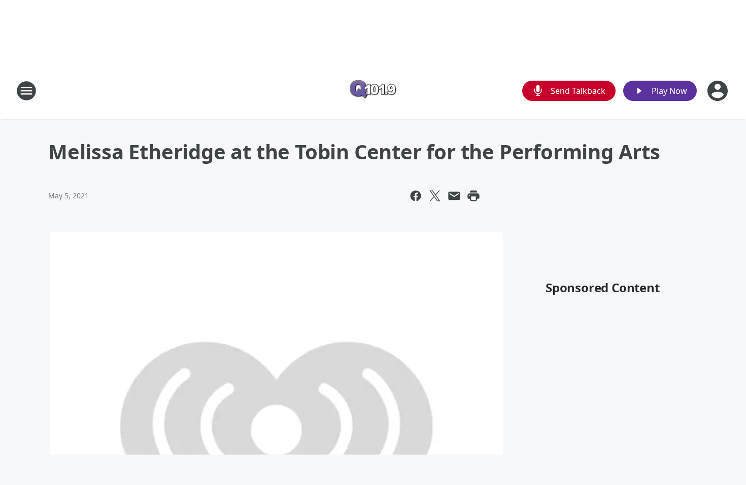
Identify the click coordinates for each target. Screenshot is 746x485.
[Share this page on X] (435, 196)
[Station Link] (373, 90)
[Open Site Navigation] (26, 91)
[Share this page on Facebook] (416, 196)
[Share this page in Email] (454, 196)
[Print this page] (473, 196)
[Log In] (718, 91)
